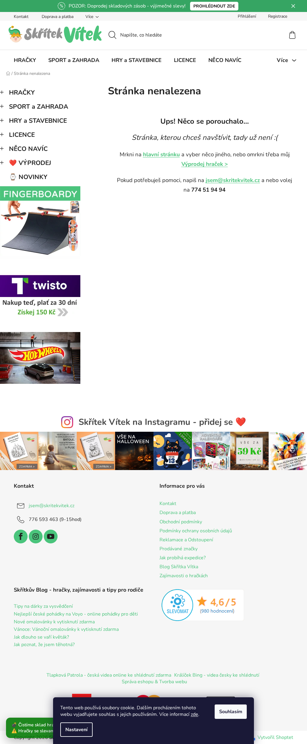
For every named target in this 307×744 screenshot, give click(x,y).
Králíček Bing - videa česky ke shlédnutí (216, 675)
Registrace (277, 16)
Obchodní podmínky (180, 522)
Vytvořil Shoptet (275, 737)
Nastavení (76, 729)
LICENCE (22, 135)
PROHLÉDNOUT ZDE (214, 6)
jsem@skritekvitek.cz (233, 180)
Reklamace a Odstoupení (186, 540)
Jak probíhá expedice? (182, 557)
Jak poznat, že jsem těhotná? (44, 645)
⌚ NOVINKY (28, 177)
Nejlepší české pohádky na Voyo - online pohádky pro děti (76, 614)
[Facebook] (21, 536)
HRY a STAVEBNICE (38, 120)
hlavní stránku (161, 154)
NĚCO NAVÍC (28, 149)
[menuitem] (25, 60)
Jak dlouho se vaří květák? (41, 637)
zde (194, 714)
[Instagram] (36, 536)
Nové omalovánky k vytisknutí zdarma (54, 622)
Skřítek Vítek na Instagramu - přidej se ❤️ (162, 422)
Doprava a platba (57, 16)
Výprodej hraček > (204, 164)
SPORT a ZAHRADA (38, 106)
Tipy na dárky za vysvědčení (43, 606)
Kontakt (21, 16)
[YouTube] (51, 536)
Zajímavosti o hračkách (183, 575)
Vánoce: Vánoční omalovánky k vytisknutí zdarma (66, 629)
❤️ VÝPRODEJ (30, 163)
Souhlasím (230, 711)
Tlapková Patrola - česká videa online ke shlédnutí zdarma (108, 675)
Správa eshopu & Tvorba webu (154, 681)
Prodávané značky (178, 549)
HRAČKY (22, 92)
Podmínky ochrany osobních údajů (195, 531)
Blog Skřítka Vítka (178, 566)
